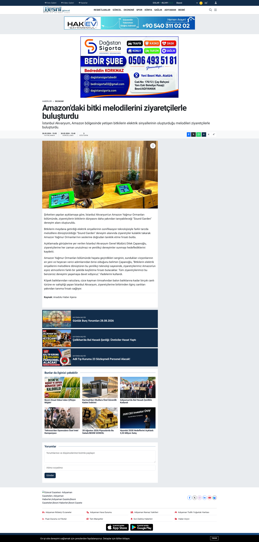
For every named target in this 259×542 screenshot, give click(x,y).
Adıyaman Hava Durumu (101, 512)
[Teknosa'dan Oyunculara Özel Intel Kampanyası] (62, 417)
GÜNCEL (117, 10)
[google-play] (142, 527)
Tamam (214, 538)
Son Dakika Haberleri (143, 519)
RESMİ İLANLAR (102, 10)
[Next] (214, 497)
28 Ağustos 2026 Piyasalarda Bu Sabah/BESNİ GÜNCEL (98, 431)
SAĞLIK (158, 10)
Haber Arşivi (183, 519)
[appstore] (117, 527)
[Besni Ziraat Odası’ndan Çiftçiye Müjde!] (62, 387)
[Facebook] (189, 497)
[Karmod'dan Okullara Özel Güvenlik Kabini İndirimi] (100, 387)
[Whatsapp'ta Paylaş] (198, 134)
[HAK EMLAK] (129, 23)
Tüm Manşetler (96, 519)
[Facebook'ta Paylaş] (189, 134)
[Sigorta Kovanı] (129, 67)
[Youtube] (209, 497)
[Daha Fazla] (204, 134)
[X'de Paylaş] (193, 134)
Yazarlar (84, 3)
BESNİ (181, 10)
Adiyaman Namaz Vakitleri (146, 512)
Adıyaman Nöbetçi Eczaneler (58, 512)
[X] (194, 497)
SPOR (139, 10)
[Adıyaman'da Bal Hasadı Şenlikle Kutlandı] (138, 387)
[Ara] (210, 10)
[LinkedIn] (204, 497)
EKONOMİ (129, 10)
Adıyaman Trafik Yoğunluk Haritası (193, 512)
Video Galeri (68, 3)
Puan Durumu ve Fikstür (56, 519)
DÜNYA (148, 10)
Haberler (47, 101)
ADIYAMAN (170, 10)
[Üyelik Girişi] (214, 3)
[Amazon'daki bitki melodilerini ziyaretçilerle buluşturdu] (100, 175)
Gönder (50, 475)
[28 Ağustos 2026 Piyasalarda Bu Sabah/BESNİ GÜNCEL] (100, 417)
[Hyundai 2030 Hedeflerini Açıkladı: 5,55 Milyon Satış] (138, 417)
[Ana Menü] (215, 10)
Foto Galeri (51, 3)
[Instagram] (199, 497)
